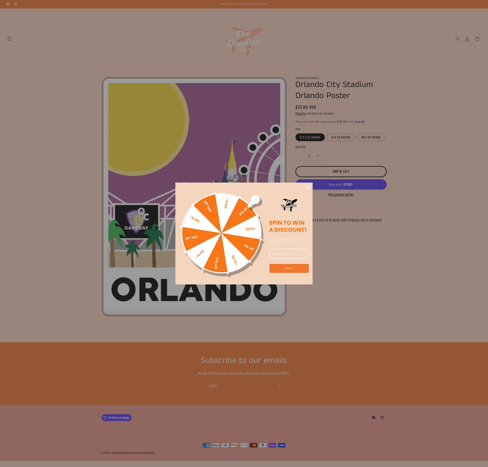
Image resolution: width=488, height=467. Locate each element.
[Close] (308, 187)
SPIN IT (289, 268)
